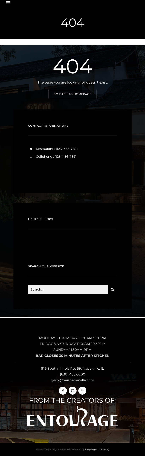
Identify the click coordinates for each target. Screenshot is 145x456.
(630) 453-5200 (72, 374)
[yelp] (82, 391)
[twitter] (42, 172)
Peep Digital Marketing (97, 449)
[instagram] (52, 172)
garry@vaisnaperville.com (72, 380)
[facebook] (32, 172)
